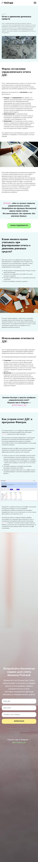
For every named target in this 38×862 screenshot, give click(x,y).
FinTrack (7, 203)
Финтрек (4, 434)
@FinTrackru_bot (19, 405)
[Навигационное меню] (35, 3)
